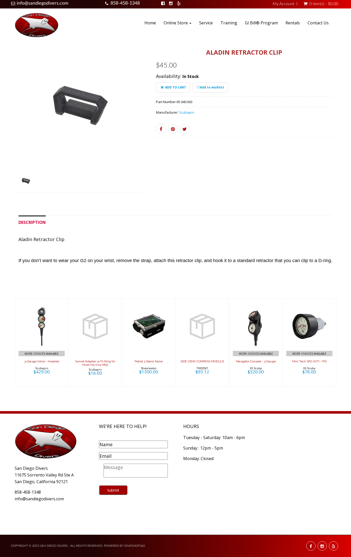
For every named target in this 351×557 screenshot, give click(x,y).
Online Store (176, 23)
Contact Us (318, 23)
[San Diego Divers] (36, 24)
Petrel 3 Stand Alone (149, 361)
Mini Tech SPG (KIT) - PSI (309, 361)
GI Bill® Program (261, 23)
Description (32, 222)
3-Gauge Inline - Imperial (41, 361)
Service (206, 23)
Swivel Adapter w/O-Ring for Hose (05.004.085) (95, 363)
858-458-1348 (125, 3)
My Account (283, 4)
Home (150, 23)
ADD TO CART (175, 87)
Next (156, 123)
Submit (113, 490)
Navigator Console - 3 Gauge (256, 361)
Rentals (292, 23)
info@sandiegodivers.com (42, 3)
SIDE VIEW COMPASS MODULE (202, 361)
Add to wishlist (212, 87)
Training (228, 23)
